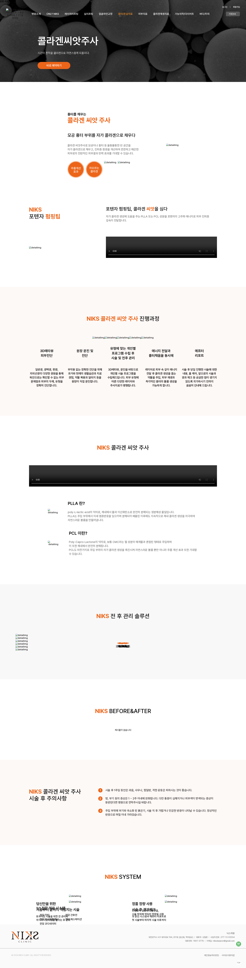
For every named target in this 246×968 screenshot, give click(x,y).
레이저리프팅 (71, 13)
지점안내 (232, 14)
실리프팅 (88, 13)
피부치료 (142, 13)
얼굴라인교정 (105, 13)
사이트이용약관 (228, 955)
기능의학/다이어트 (184, 13)
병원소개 (36, 13)
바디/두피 (205, 13)
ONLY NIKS (52, 13)
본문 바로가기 (6, 1)
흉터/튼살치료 (125, 13)
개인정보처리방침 (211, 955)
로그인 (224, 7)
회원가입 (236, 7)
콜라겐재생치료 (161, 13)
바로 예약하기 (54, 65)
